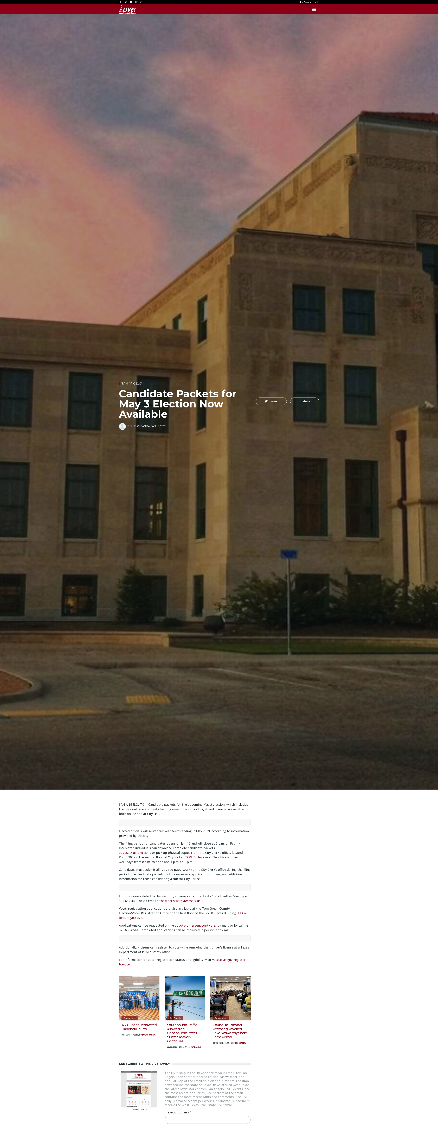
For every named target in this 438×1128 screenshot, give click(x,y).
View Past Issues (139, 1109)
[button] (271, 401)
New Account (305, 2)
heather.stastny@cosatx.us (181, 901)
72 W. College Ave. (198, 857)
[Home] (127, 9)
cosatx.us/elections (137, 853)
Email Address (178, 1112)
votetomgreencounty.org (197, 925)
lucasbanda (148, 1034)
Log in (316, 2)
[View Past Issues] (139, 1089)
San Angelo (131, 383)
